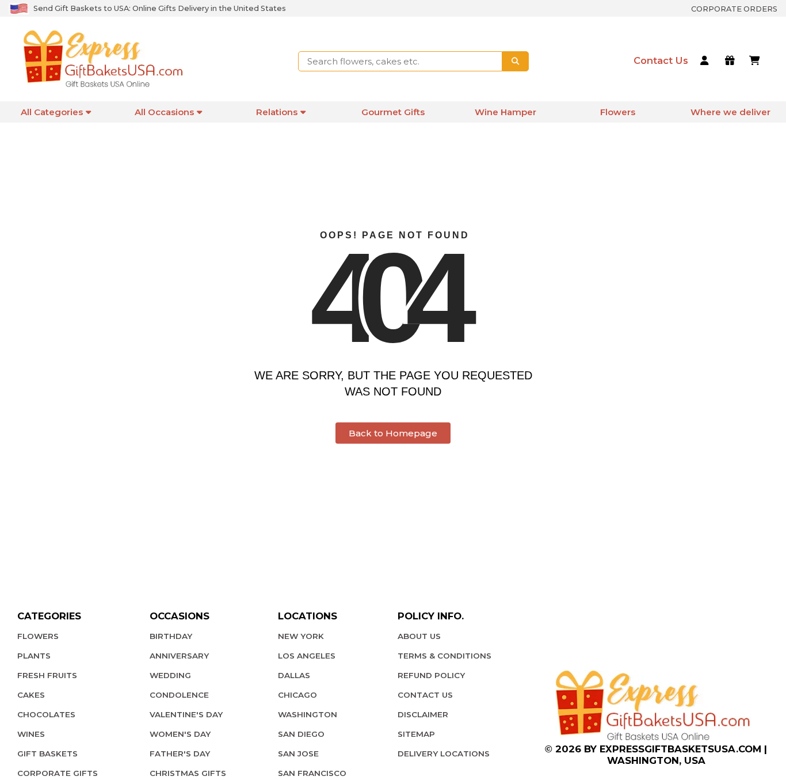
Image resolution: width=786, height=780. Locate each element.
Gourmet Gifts (393, 111)
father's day (180, 753)
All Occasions (164, 111)
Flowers (617, 111)
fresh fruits (47, 675)
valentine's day (186, 714)
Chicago (297, 694)
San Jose (298, 753)
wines (31, 734)
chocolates (46, 714)
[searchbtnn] (515, 61)
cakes (31, 694)
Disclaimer (423, 714)
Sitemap (416, 734)
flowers (38, 636)
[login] (706, 61)
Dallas (294, 675)
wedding (170, 675)
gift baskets (47, 753)
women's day (180, 734)
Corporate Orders (734, 9)
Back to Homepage (393, 433)
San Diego (301, 734)
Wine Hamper (505, 111)
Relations (276, 111)
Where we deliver (730, 111)
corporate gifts (57, 773)
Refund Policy (431, 675)
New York (301, 636)
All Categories (52, 111)
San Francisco (312, 773)
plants (34, 655)
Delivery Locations (444, 753)
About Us (419, 636)
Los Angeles (306, 655)
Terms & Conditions (444, 655)
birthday (171, 636)
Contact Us (425, 694)
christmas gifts (188, 773)
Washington (307, 714)
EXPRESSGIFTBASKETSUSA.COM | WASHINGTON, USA (683, 754)
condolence (179, 694)
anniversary (179, 655)
